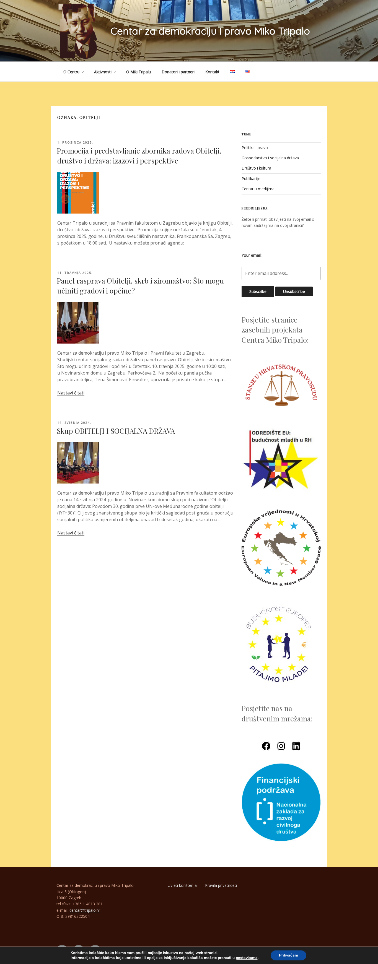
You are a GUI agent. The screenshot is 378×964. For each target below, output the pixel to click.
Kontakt (212, 71)
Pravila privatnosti (221, 885)
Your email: (252, 255)
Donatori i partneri (178, 71)
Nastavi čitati (70, 393)
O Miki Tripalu (138, 71)
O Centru (71, 71)
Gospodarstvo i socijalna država (270, 157)
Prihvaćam (288, 955)
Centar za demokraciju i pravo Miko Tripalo (210, 31)
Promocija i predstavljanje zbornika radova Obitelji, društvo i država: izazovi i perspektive (139, 155)
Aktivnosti (103, 71)
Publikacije (251, 178)
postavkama (247, 957)
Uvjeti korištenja (182, 885)
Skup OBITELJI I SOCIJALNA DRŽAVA (116, 431)
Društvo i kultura (256, 168)
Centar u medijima (258, 188)
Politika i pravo (255, 147)
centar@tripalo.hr (84, 910)
